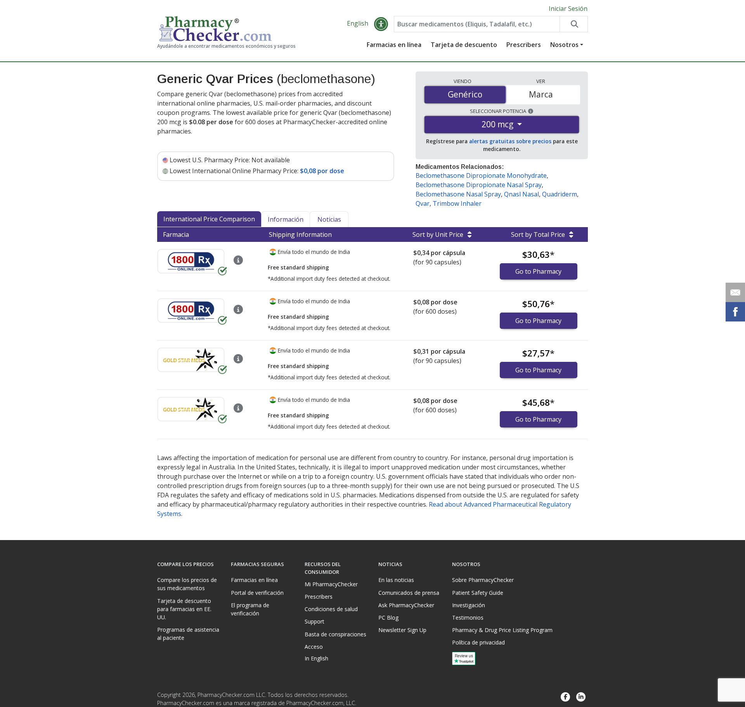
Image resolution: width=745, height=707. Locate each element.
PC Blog (388, 617)
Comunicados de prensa (408, 592)
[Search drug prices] (573, 24)
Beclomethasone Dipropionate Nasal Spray (479, 185)
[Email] (735, 292)
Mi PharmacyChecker (331, 584)
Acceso (314, 646)
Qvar (423, 203)
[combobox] (477, 24)
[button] (381, 24)
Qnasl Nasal (521, 194)
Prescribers (523, 44)
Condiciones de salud (331, 609)
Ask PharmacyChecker (406, 605)
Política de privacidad (478, 642)
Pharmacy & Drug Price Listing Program (502, 630)
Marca (541, 94)
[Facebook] (565, 697)
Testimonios (467, 617)
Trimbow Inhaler (457, 203)
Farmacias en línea (394, 44)
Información (285, 219)
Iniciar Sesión (568, 8)
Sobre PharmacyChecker (483, 580)
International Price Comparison (209, 219)
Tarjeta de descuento (464, 44)
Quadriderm (559, 194)
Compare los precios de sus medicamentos (187, 584)
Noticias (329, 219)
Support (314, 621)
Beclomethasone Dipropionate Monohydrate (481, 175)
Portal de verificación (257, 592)
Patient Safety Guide (477, 592)
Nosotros (564, 44)
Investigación (468, 605)
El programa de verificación (250, 609)
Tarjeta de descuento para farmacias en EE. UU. (184, 609)
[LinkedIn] (581, 697)
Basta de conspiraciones (335, 634)
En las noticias (396, 580)
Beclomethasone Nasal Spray (458, 194)
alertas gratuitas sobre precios (510, 141)
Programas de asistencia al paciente (188, 633)
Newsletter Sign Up (402, 630)
